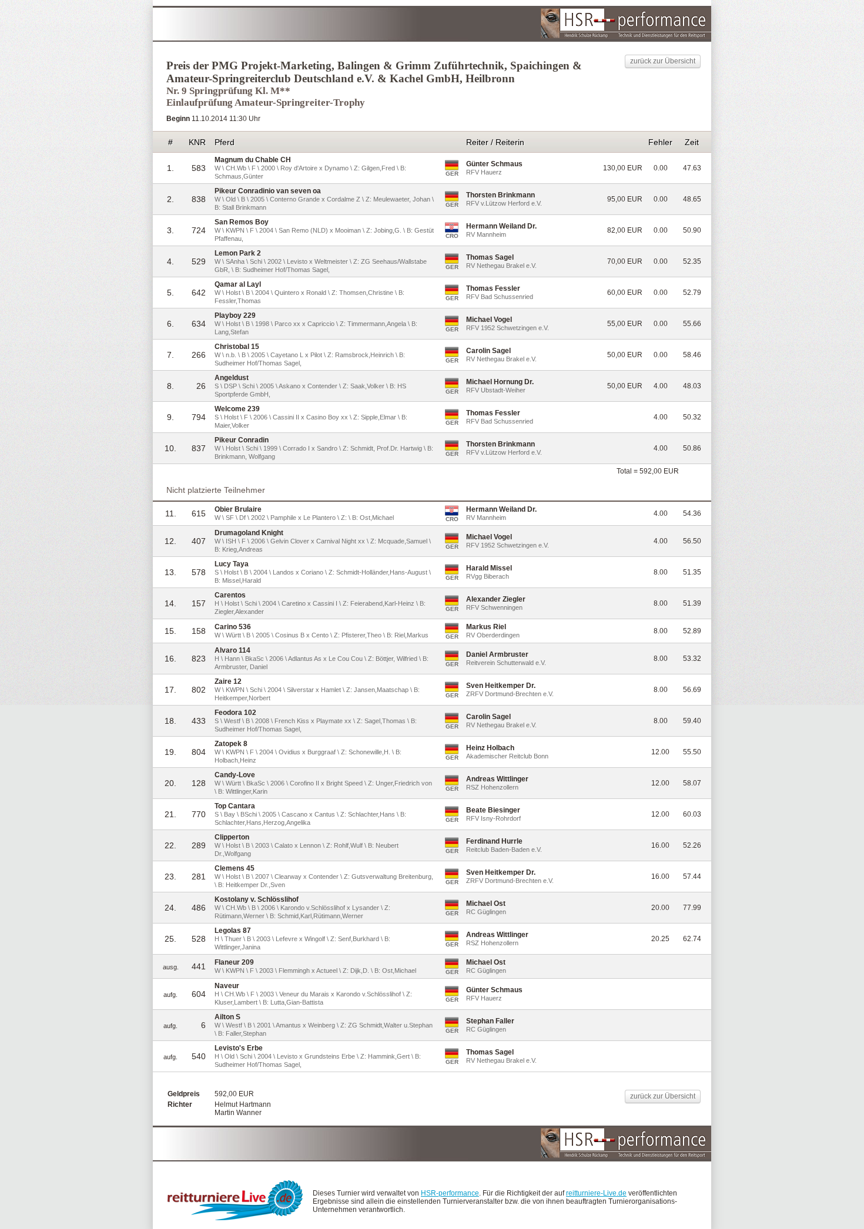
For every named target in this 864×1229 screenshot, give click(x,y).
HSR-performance (450, 1193)
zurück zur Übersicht (662, 61)
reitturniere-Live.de (596, 1193)
